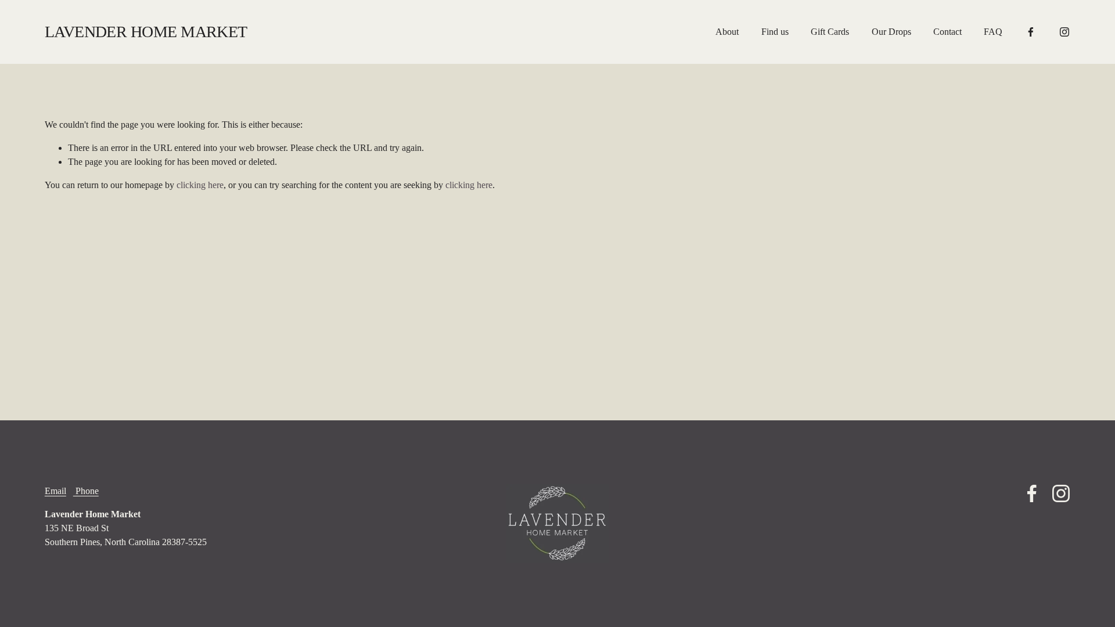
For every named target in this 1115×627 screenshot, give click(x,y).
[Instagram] (1064, 32)
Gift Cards (830, 32)
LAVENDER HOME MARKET (146, 32)
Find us (775, 32)
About (727, 32)
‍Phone (86, 491)
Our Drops (891, 32)
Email (55, 491)
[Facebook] (1031, 32)
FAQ (993, 32)
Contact (947, 32)
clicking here (200, 185)
